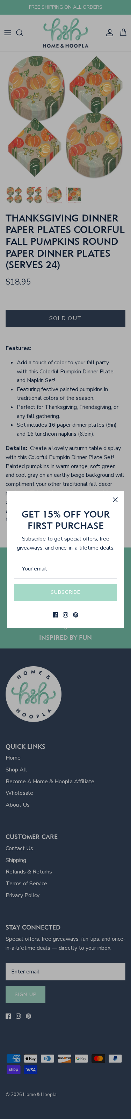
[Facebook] (55, 614)
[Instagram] (65, 614)
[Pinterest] (75, 614)
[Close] (115, 499)
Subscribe (65, 592)
